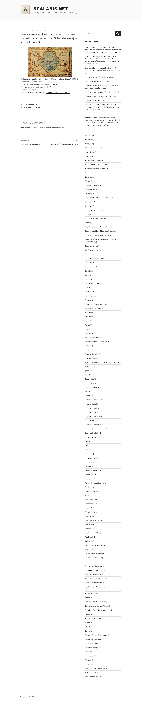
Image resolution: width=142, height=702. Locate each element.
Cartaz (87, 223)
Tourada (88, 652)
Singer (87, 623)
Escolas (88, 300)
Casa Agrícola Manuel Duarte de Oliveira (99, 231)
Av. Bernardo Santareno (93, 160)
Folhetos (88, 350)
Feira (87, 321)
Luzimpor (88, 454)
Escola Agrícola (90, 296)
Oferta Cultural (90, 475)
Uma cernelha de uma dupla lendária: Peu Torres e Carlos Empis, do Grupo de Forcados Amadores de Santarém (102, 70)
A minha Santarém (32, 107)
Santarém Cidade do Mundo (95, 602)
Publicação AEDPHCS (93, 533)
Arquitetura (89, 156)
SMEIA (87, 627)
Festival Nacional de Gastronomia (97, 342)
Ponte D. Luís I (90, 500)
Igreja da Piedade (91, 408)
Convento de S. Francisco (94, 267)
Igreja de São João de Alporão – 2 (96, 100)
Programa (88, 529)
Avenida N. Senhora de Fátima (95, 169)
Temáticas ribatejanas (93, 639)
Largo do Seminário (92, 437)
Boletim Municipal (91, 189)
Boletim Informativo (92, 185)
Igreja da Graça (90, 404)
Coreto (87, 275)
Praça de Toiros (90, 516)
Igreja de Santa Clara (92, 416)
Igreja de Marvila (91, 412)
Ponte (87, 495)
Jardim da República (92, 433)
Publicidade (89, 537)
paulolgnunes (41, 31)
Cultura (87, 279)
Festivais (88, 333)
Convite (88, 271)
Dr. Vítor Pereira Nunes (93, 283)
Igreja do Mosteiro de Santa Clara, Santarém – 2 (102, 92)
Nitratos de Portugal (92, 470)
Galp (86, 375)
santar (87, 598)
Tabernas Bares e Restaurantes (96, 635)
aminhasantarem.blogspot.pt (58, 92)
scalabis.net (51, 8)
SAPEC (87, 614)
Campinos (88, 206)
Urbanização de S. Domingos (95, 668)
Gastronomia (89, 383)
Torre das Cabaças (91, 648)
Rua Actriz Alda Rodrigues (94, 570)
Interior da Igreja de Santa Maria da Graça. (100, 77)
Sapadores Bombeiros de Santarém (97, 610)
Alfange (88, 144)
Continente (89, 263)
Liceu (87, 441)
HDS (86, 391)
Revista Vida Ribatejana (93, 554)
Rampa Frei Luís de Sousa (94, 545)
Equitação (88, 292)
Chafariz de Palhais (92, 250)
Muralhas (88, 462)
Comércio (88, 254)
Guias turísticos (90, 387)
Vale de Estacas (90, 672)
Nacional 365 (90, 466)
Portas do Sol (89, 504)
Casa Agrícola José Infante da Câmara (98, 227)
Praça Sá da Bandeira (93, 520)
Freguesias (89, 366)
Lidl (86, 445)
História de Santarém (92, 400)
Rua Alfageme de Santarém (95, 578)
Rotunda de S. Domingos (93, 566)
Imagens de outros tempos (94, 429)
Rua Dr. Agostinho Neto (93, 583)
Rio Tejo (88, 562)
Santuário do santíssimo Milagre (96, 606)
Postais (87, 508)
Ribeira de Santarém (92, 558)
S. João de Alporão (91, 593)
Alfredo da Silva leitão (92, 148)
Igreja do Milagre (91, 420)
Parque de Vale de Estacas (94, 483)
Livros (87, 450)
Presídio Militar (90, 524)
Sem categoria (31, 104)
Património (89, 487)
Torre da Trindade (91, 643)
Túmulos (88, 660)
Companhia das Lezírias (93, 258)
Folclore (88, 346)
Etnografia (89, 312)
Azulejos (88, 173)
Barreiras (88, 177)
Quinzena (88, 541)
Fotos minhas (90, 358)
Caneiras (88, 214)
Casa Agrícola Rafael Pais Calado (97, 235)
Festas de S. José (91, 329)
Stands (87, 631)
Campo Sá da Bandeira (93, 210)
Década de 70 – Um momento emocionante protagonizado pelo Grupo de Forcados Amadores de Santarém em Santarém (102, 107)
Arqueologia (89, 152)
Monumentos (90, 458)
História (88, 396)
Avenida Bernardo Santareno (95, 164)
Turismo (88, 664)
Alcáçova (88, 140)
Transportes (89, 656)
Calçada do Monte (91, 202)
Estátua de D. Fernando (93, 308)
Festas (87, 325)
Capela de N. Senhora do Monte (96, 218)
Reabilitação (89, 549)
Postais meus (90, 512)
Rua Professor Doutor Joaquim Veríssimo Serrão (102, 587)
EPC (86, 288)
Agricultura (89, 135)
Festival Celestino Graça (93, 337)
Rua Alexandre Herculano (94, 574)
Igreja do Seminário (92, 425)
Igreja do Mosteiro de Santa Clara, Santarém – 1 (102, 96)
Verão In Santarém (91, 677)
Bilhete (87, 181)
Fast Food (88, 317)
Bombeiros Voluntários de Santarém (98, 198)
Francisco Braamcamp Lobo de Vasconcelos (101, 362)
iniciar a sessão (33, 128)
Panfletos (88, 479)
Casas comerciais (91, 246)
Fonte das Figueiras (92, 354)
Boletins (88, 194)
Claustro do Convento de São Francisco (99, 81)
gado (87, 371)
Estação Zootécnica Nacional (95, 304)
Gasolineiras (89, 379)
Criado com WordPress (28, 697)
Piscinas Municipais (92, 491)
